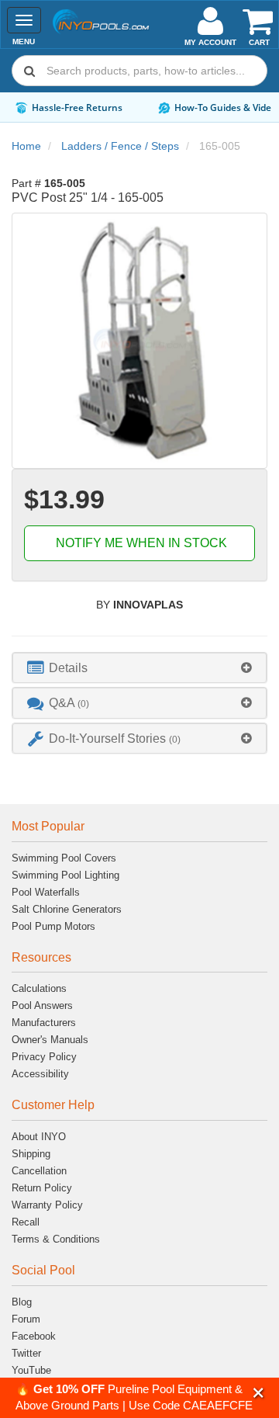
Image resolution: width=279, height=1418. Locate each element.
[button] (258, 1393)
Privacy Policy (44, 1057)
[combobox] (139, 70)
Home (26, 146)
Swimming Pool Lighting (65, 875)
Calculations (39, 988)
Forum (26, 1319)
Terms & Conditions (56, 1239)
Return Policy (42, 1188)
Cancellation (39, 1171)
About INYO (39, 1136)
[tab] (139, 668)
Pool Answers (42, 1005)
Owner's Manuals (50, 1039)
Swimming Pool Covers (64, 858)
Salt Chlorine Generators (67, 909)
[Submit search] (29, 71)
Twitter (26, 1353)
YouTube (31, 1370)
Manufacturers (44, 1022)
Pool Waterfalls (46, 892)
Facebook (34, 1336)
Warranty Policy (47, 1205)
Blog (22, 1302)
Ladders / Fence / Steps (120, 146)
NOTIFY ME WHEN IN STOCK (140, 543)
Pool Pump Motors (53, 926)
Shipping (31, 1154)
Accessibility (40, 1074)
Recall (26, 1222)
